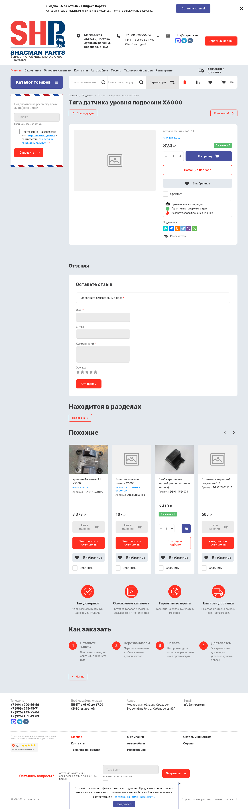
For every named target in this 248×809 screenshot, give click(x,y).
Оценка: (81, 367)
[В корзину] (186, 528)
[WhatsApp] (194, 228)
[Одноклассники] (177, 228)
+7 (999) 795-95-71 (25, 708)
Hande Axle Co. (80, 487)
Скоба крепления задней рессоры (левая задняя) (174, 483)
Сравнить (176, 194)
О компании (33, 70)
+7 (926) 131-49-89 (25, 716)
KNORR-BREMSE (171, 137)
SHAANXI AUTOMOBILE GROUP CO (127, 489)
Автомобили (99, 70)
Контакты (81, 70)
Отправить (27, 152)
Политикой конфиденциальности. (134, 796)
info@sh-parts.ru (186, 35)
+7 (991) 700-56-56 (138, 35)
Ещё (156, 70)
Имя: (80, 310)
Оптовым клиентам (57, 70)
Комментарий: (86, 343)
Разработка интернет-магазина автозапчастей (209, 799)
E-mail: (80, 326)
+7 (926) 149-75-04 (25, 712)
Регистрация (136, 750)
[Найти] (103, 82)
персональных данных (41, 135)
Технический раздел (138, 70)
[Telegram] (183, 228)
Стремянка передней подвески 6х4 (216, 481)
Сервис (116, 70)
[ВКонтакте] (171, 228)
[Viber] (188, 228)
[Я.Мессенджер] (165, 228)
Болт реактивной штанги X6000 (127, 481)
